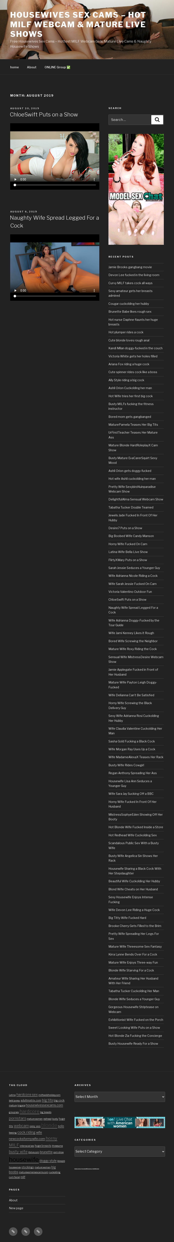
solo (61, 1126)
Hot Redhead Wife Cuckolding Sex (132, 835)
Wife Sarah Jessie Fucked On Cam (132, 584)
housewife (24, 1159)
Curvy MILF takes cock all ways (130, 283)
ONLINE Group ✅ (57, 67)
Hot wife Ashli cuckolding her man (132, 478)
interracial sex (27, 1146)
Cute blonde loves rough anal (128, 340)
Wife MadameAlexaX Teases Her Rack (135, 757)
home (14, 67)
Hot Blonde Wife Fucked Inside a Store (135, 827)
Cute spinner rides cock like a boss (132, 372)
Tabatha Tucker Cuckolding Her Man (133, 991)
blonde (49, 1125)
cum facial (14, 1177)
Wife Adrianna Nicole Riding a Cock (133, 575)
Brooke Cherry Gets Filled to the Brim (134, 926)
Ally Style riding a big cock (126, 380)
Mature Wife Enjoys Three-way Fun (133, 962)
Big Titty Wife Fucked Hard (127, 918)
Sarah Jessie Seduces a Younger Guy (134, 568)
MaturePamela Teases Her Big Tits (133, 424)
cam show (58, 1152)
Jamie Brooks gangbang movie (130, 267)
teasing (13, 1132)
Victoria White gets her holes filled (132, 356)
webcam (21, 1125)
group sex (14, 1112)
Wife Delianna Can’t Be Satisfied (131, 695)
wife (39, 1132)
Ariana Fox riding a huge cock (128, 364)
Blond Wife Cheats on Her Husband (133, 889)
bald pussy (14, 1100)
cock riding (26, 1132)
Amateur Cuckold (77, 1168)
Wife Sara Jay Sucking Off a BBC (131, 793)
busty (55, 1118)
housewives (15, 1167)
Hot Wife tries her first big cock (130, 396)
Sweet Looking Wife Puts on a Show (134, 1027)
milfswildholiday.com (49, 1095)
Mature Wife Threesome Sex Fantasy (135, 946)
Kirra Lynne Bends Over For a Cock (132, 954)
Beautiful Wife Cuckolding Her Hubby (134, 881)
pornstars (17, 1118)
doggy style (48, 1161)
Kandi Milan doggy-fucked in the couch (135, 348)
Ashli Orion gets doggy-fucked (129, 471)
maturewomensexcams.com (33, 1172)
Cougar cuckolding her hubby (128, 303)
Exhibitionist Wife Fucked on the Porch (135, 1019)
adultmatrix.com (31, 1100)
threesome (57, 1146)
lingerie (21, 1105)
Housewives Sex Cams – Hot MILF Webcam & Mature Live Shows (78, 24)
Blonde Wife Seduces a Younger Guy (134, 999)
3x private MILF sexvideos (87, 1168)
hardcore (29, 1111)
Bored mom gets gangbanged (129, 416)
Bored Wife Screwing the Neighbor (133, 641)
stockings (27, 1167)
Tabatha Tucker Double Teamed (130, 507)
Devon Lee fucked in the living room (133, 275)
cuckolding (54, 1172)
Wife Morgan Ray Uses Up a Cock (131, 749)
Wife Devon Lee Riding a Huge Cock (134, 910)
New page (16, 1208)
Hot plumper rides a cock (125, 332)
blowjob (61, 1161)
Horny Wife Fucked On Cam (127, 544)
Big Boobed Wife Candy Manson (131, 536)
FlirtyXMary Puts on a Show (127, 560)
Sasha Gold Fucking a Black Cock (131, 741)
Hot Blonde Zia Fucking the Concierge (135, 1035)
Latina (12, 1095)
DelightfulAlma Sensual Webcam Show (135, 499)
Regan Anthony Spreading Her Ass (132, 773)
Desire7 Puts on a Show (125, 528)
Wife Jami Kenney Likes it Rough (131, 633)
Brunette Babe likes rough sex (130, 311)
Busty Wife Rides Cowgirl (126, 765)
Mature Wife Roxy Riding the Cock (132, 649)
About (31, 67)
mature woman (43, 1167)
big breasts (45, 1112)
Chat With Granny (96, 1168)
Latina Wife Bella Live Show (128, 552)
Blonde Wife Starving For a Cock (131, 970)
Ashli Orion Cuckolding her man (130, 388)
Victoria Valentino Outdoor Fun (130, 591)
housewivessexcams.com (44, 1105)
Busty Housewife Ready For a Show (133, 1043)
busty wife (18, 1151)
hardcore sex (27, 1094)
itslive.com (33, 1152)
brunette (46, 1152)
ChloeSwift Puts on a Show (44, 114)
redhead (47, 1118)
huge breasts (43, 1145)
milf (23, 1177)
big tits (47, 1100)
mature (13, 1105)
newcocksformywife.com (27, 1139)
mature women (35, 1118)
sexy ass (35, 1126)
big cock (59, 1100)
